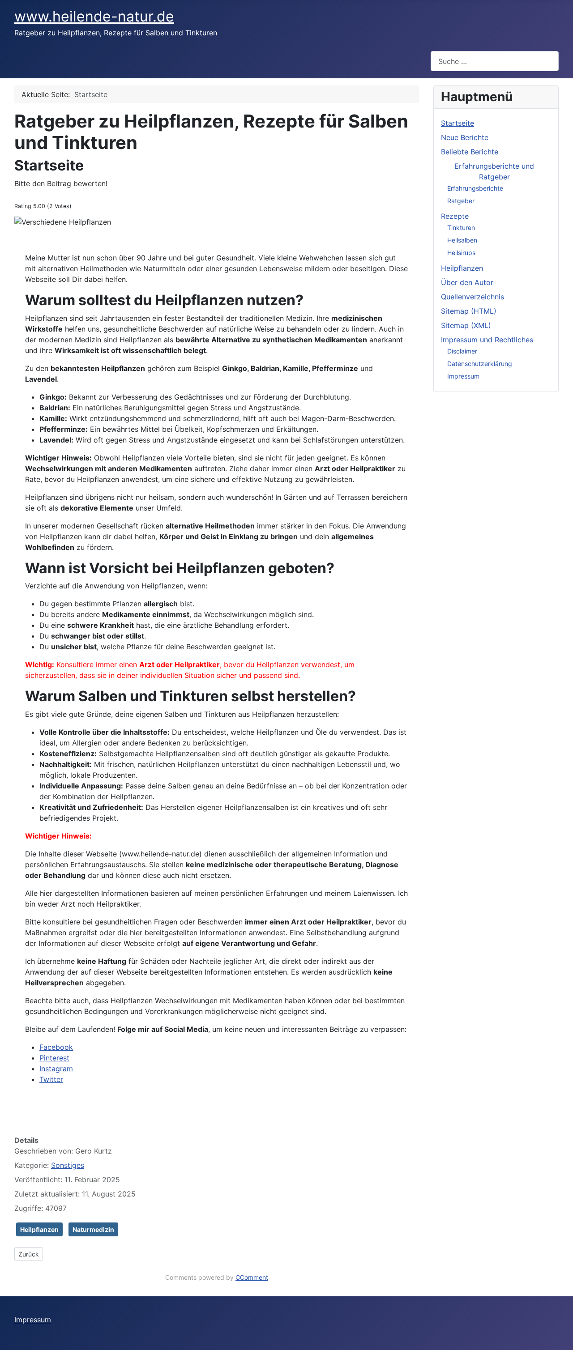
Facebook (56, 1047)
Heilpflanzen (39, 1229)
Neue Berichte (464, 137)
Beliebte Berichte (469, 151)
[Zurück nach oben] (562, 1339)
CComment (251, 1277)
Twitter (51, 1079)
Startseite (457, 123)
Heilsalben (462, 240)
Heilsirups (461, 252)
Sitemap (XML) (466, 325)
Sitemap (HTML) (468, 311)
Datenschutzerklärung (479, 363)
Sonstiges (67, 1165)
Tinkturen (461, 227)
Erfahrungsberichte (475, 188)
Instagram (56, 1068)
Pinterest (54, 1057)
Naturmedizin (93, 1229)
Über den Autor (467, 282)
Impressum (463, 376)
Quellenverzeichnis (472, 296)
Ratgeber (461, 200)
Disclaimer (462, 351)
